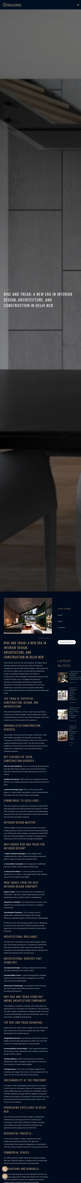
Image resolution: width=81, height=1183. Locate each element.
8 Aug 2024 (73, 720)
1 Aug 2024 (72, 702)
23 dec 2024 (73, 682)
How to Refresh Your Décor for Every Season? (73, 693)
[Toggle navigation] (78, 5)
